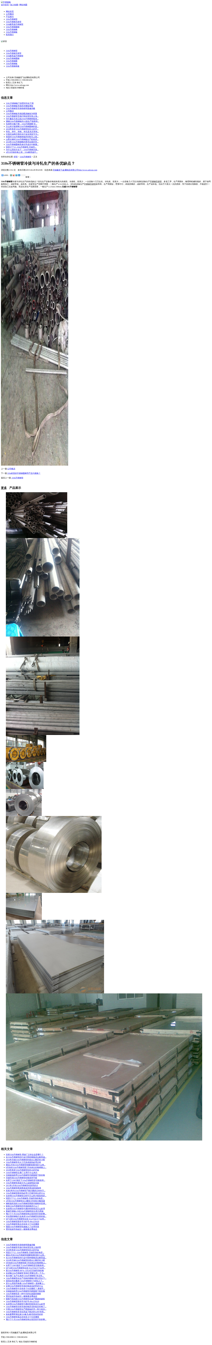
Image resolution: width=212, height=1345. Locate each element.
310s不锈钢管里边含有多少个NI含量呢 (22, 1224)
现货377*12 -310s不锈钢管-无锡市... (21, 147)
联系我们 (10, 35)
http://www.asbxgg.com (88, 170)
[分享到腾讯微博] (16, 175)
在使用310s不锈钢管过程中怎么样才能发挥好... (26, 1196)
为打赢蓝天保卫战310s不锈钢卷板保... (22, 119)
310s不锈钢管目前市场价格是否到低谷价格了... (26, 1307)
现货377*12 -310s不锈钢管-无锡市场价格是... (25, 1198)
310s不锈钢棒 (11, 29)
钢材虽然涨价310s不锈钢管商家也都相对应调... (26, 1203)
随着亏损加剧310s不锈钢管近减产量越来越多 (25, 1299)
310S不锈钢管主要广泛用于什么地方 (21, 1173)
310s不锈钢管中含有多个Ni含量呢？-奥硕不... (25, 1289)
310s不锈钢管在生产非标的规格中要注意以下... (26, 1278)
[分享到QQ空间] (11, 175)
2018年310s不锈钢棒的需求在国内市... (22, 142)
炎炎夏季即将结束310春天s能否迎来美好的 (24, 1314)
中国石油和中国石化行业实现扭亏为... (22, 134)
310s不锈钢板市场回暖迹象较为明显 (21, 114)
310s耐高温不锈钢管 (14, 24)
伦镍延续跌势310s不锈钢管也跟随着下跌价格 (25, 1175)
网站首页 (10, 11)
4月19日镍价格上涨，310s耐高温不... (22, 152)
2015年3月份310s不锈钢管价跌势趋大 (22, 1185)
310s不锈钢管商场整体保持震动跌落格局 (23, 1188)
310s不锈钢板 (11, 32)
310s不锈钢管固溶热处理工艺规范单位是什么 (25, 1193)
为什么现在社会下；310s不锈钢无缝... (22, 150)
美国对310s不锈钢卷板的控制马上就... (22, 137)
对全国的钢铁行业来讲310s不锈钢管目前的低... (26, 1216)
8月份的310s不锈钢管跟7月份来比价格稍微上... (26, 1167)
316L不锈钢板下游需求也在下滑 (20, 103)
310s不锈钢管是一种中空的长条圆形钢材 (23, 1294)
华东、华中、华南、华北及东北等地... (22, 132)
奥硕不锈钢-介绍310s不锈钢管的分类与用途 (25, 1211)
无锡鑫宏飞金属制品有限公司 (65, 170)
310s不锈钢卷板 (12, 66)
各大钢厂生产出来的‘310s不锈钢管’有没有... (25, 1276)
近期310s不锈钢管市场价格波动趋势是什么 (24, 1286)
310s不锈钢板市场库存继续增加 (19, 106)
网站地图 (23, 5)
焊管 (16, 157)
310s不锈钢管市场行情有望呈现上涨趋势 (23, 1247)
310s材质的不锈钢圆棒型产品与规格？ (23, 473)
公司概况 (10, 14)
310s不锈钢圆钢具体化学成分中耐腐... (22, 144)
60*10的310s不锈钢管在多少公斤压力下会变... (25, 1219)
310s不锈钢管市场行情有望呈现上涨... (22, 116)
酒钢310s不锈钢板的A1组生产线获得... (22, 121)
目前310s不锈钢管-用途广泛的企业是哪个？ (25, 1155)
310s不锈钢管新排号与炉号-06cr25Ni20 (22, 1221)
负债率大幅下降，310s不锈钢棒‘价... (21, 124)
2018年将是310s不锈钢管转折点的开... (22, 129)
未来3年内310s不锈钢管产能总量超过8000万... (25, 1191)
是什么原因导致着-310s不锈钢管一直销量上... (25, 1283)
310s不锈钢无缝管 (13, 22)
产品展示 (10, 17)
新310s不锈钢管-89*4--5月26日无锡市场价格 (25, 1270)
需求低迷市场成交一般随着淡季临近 (21, 1229)
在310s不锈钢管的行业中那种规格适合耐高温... (26, 1157)
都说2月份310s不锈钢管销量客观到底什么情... (25, 1165)
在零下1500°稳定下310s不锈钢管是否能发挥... (25, 1180)
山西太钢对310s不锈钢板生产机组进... (22, 139)
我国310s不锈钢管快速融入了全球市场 (22, 1227)
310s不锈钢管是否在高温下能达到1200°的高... (25, 1312)
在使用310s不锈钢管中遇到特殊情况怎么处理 (25, 1209)
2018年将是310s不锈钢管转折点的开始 (22, 1170)
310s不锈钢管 (11, 19)
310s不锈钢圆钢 (12, 27)
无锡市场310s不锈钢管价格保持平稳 (21, 1178)
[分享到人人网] (19, 175)
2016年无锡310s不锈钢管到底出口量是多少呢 (25, 1160)
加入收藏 (14, 5)
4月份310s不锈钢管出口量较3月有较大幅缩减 (25, 1201)
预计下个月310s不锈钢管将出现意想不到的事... (26, 1214)
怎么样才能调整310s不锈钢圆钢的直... (22, 126)
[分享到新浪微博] (13, 175)
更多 (3, 46)
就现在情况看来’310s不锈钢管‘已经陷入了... (25, 1281)
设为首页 (5, 5)
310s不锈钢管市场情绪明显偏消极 (20, 108)
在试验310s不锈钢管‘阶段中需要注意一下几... (25, 1273)
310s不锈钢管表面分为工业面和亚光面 (22, 1183)
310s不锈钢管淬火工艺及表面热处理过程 (23, 1162)
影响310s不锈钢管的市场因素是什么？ (22, 1206)
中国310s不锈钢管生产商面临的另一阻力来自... (26, 1309)
